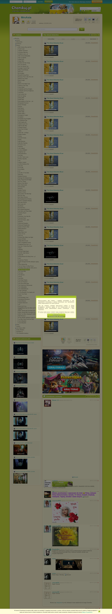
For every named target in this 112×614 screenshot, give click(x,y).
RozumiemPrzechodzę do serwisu (56, 315)
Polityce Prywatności (87, 612)
